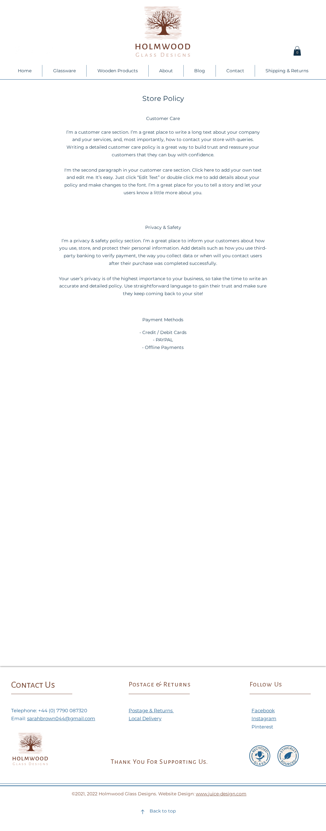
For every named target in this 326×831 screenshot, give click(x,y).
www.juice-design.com (221, 794)
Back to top (163, 811)
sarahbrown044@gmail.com (61, 718)
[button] (297, 51)
